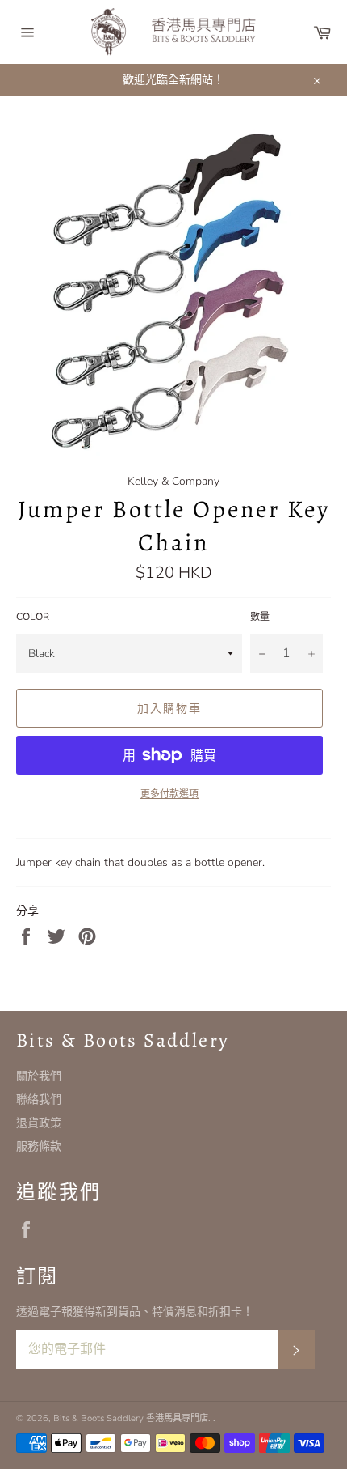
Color (32, 616)
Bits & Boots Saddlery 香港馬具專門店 (130, 1418)
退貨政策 (38, 1123)
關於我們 (38, 1076)
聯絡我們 (38, 1099)
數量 (260, 616)
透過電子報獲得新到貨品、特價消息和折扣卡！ (134, 1311)
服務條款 (38, 1146)
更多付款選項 (169, 794)
